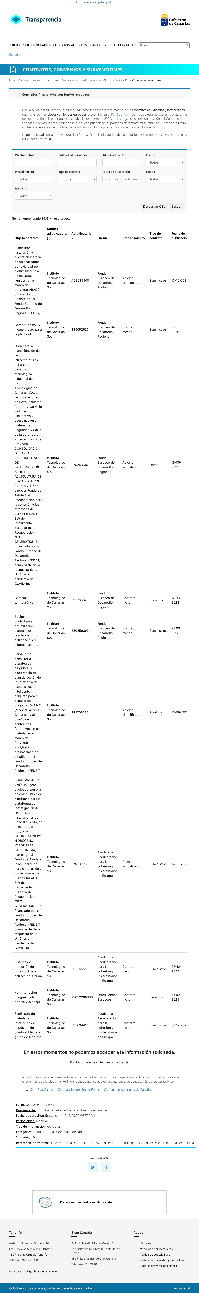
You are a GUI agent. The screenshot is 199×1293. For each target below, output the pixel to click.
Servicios (156, 600)
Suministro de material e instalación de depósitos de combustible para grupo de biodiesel (28, 1025)
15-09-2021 (179, 712)
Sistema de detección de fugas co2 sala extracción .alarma (28, 969)
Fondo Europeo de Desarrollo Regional (106, 280)
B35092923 (80, 329)
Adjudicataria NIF (113, 155)
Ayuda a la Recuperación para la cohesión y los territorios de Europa (108, 864)
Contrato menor (129, 329)
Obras (153, 465)
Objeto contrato (25, 155)
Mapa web (146, 1243)
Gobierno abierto (39, 45)
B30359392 (80, 631)
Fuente (150, 155)
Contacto (127, 45)
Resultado (21, 188)
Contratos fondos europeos (147, 80)
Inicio (14, 45)
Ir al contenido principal (93, 2)
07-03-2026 (176, 329)
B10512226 (79, 969)
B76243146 (79, 465)
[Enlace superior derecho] (175, 19)
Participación (102, 45)
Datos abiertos (73, 45)
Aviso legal (182, 1288)
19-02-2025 (176, 997)
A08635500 (80, 280)
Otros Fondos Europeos (107, 997)
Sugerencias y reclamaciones (158, 1265)
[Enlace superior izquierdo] (35, 19)
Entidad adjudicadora (73, 155)
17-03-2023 (176, 600)
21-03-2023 (176, 630)
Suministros (158, 280)
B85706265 (80, 712)
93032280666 (82, 997)
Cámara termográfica (24, 600)
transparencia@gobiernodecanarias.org (34, 1271)
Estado (150, 172)
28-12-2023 (176, 969)
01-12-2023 (179, 1025)
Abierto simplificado (131, 280)
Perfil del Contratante (125, 114)
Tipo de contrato (69, 172)
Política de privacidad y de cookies (162, 1260)
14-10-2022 (179, 864)
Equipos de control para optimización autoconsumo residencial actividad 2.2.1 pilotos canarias (26, 630)
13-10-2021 (179, 280)
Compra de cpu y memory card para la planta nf (28, 329)
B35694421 (79, 1025)
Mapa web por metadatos (156, 1248)
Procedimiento (24, 172)
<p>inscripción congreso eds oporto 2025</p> (28, 997)
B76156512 (79, 864)
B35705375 (79, 600)
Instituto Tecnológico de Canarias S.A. (56, 280)
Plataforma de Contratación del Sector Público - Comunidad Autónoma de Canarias (95, 1089)
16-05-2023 (176, 465)
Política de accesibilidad (155, 1254)
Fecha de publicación (116, 172)
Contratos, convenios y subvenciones (38, 80)
